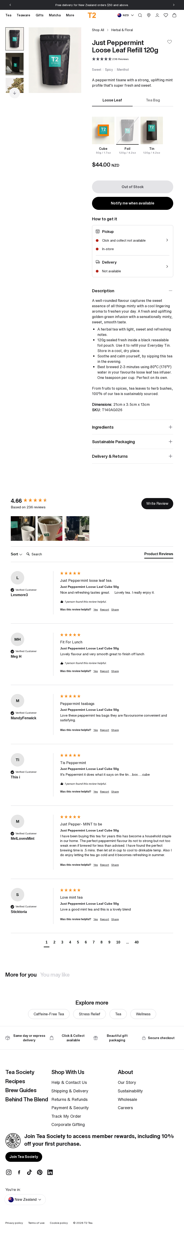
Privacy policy (14, 1223)
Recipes (15, 1081)
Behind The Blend (26, 1099)
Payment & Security (70, 1108)
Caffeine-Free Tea (49, 1014)
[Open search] (140, 15)
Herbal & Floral (122, 30)
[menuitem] (70, 15)
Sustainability (130, 1091)
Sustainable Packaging (113, 442)
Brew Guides (21, 1090)
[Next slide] (174, 5)
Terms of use (36, 1223)
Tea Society (19, 1072)
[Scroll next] (14, 93)
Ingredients (103, 427)
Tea (118, 1014)
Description (103, 291)
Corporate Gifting (68, 1124)
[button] (110, 59)
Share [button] (115, 609)
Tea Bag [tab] (153, 100)
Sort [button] (15, 554)
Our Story (127, 1082)
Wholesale (127, 1099)
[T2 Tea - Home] (92, 15)
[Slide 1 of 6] (14, 38)
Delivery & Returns (110, 456)
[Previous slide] (10, 5)
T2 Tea (88, 1223)
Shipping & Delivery (69, 1091)
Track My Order (66, 1116)
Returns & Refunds (69, 1099)
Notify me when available (132, 203)
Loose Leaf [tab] (112, 100)
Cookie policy (59, 1223)
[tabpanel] (132, 136)
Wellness (143, 1014)
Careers (125, 1108)
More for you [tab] (21, 974)
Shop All (98, 30)
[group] (34, 501)
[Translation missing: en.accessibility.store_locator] (149, 15)
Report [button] (104, 609)
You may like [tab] (55, 974)
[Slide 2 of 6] (14, 64)
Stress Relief (89, 1014)
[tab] (158, 555)
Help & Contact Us (69, 1082)
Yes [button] (95, 609)
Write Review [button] (157, 503)
